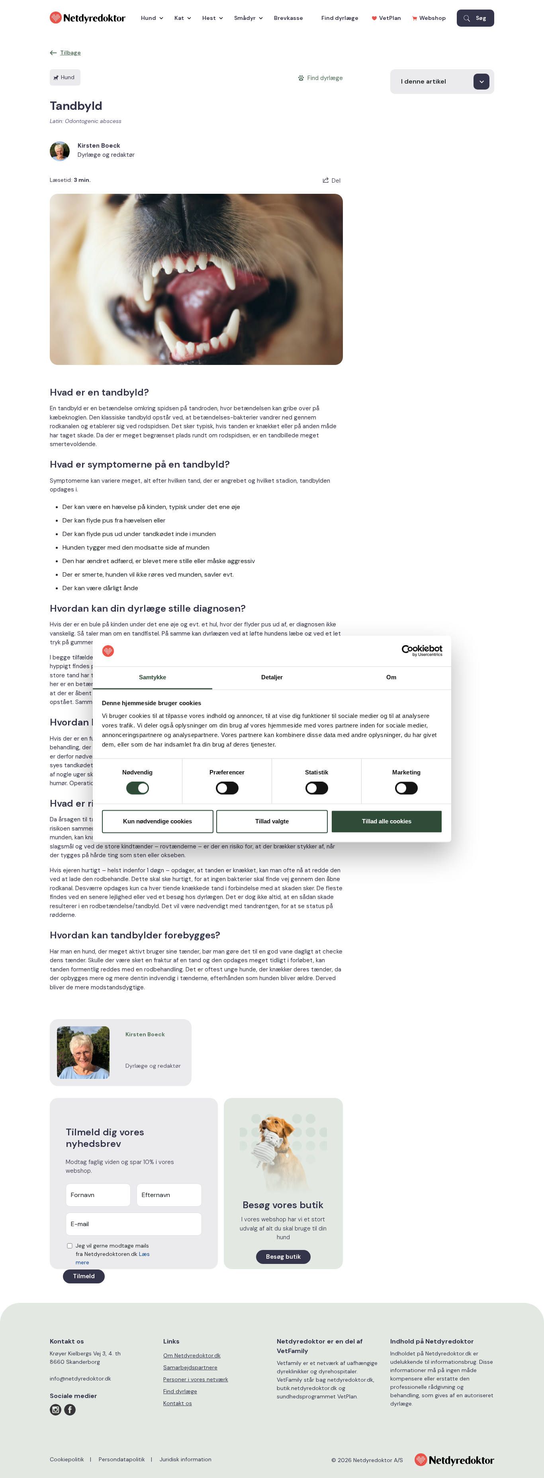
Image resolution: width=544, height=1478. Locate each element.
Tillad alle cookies (386, 821)
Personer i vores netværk (195, 1379)
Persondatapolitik (122, 1459)
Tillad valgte (272, 821)
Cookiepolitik (67, 1459)
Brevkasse (288, 17)
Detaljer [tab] (272, 677)
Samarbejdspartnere (190, 1367)
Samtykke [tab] (152, 677)
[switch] (227, 788)
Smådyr (245, 17)
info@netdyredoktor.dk (80, 1378)
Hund (148, 17)
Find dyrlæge (339, 17)
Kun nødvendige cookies (157, 821)
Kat (179, 17)
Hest (209, 17)
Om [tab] (391, 677)
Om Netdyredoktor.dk (192, 1355)
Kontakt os (177, 1403)
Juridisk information (185, 1459)
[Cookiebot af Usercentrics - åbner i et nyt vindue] (407, 651)
